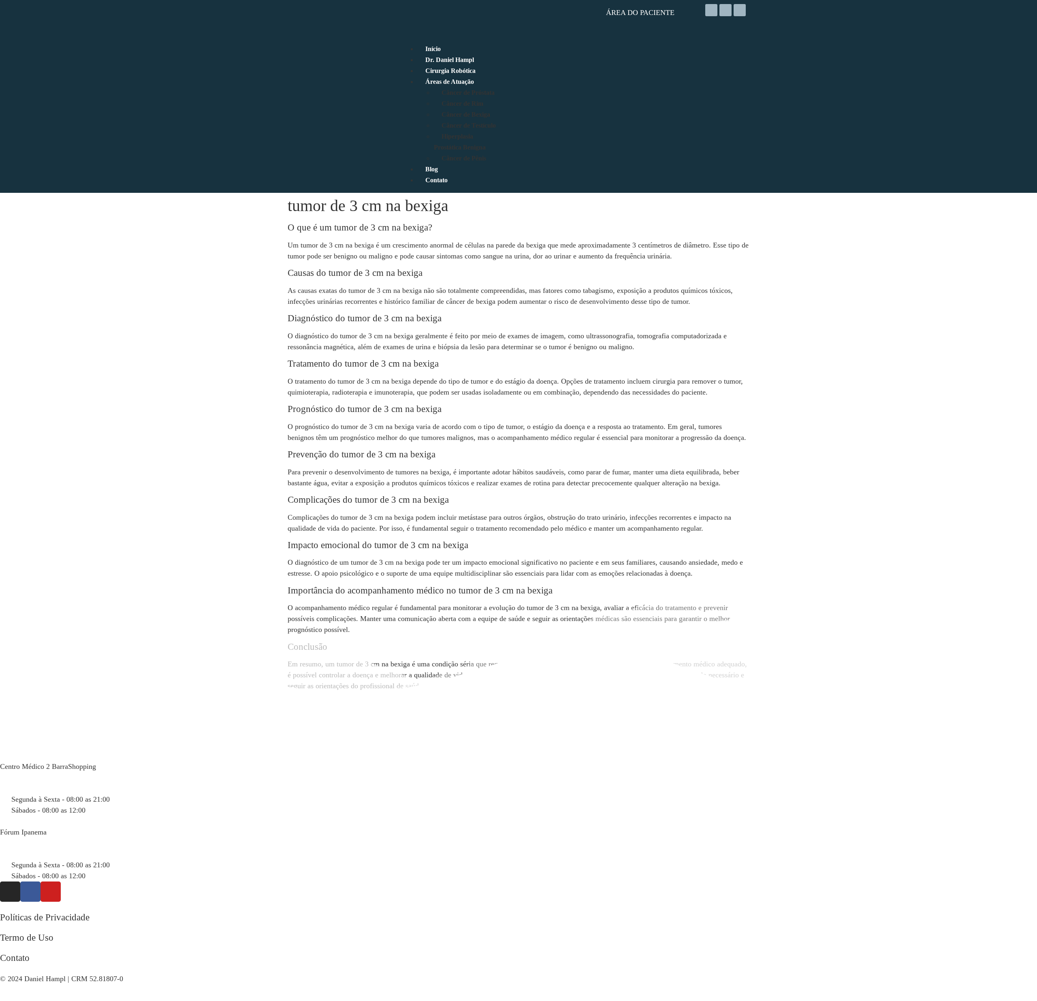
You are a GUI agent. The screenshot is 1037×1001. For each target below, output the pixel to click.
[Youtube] (740, 10)
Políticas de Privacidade (45, 917)
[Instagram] (711, 10)
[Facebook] (725, 10)
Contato (15, 958)
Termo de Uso (26, 938)
